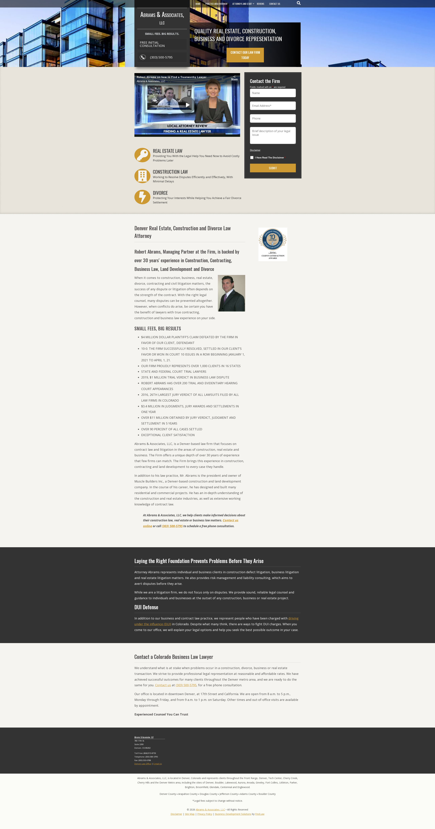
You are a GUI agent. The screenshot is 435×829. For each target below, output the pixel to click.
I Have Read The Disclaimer (270, 157)
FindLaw (259, 814)
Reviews (260, 3)
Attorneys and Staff (242, 3)
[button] (431, 804)
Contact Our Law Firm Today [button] (245, 55)
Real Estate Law (167, 150)
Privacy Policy (204, 814)
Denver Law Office (142, 763)
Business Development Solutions (233, 814)
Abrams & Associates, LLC (210, 809)
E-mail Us (157, 763)
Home (198, 3)
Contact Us (274, 3)
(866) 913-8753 (150, 753)
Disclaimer (255, 150)
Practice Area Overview (216, 3)
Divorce (160, 192)
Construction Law (170, 171)
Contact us (163, 685)
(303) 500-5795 (161, 57)
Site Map (190, 814)
